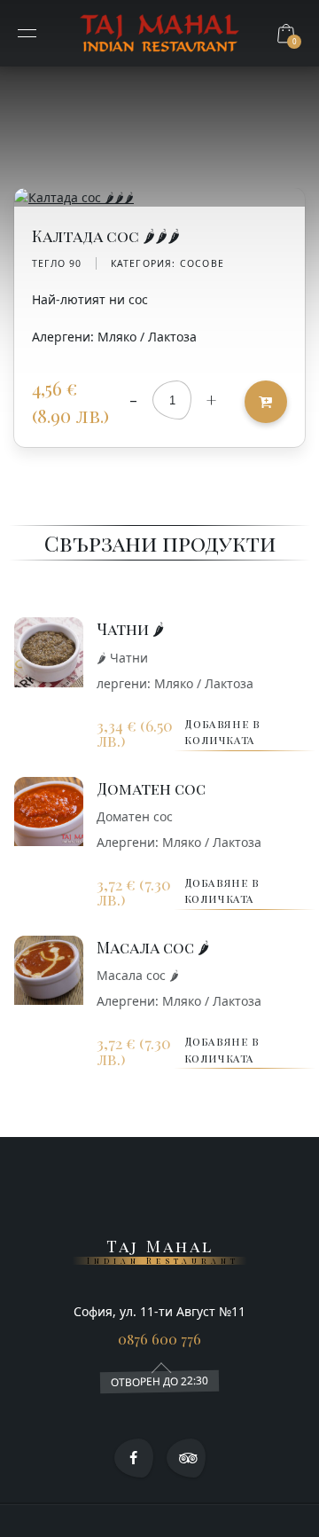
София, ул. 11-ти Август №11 (159, 1311)
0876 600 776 (159, 1338)
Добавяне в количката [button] (222, 732)
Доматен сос (151, 788)
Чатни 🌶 (130, 628)
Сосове (202, 263)
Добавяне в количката (266, 401)
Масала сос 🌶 (153, 947)
